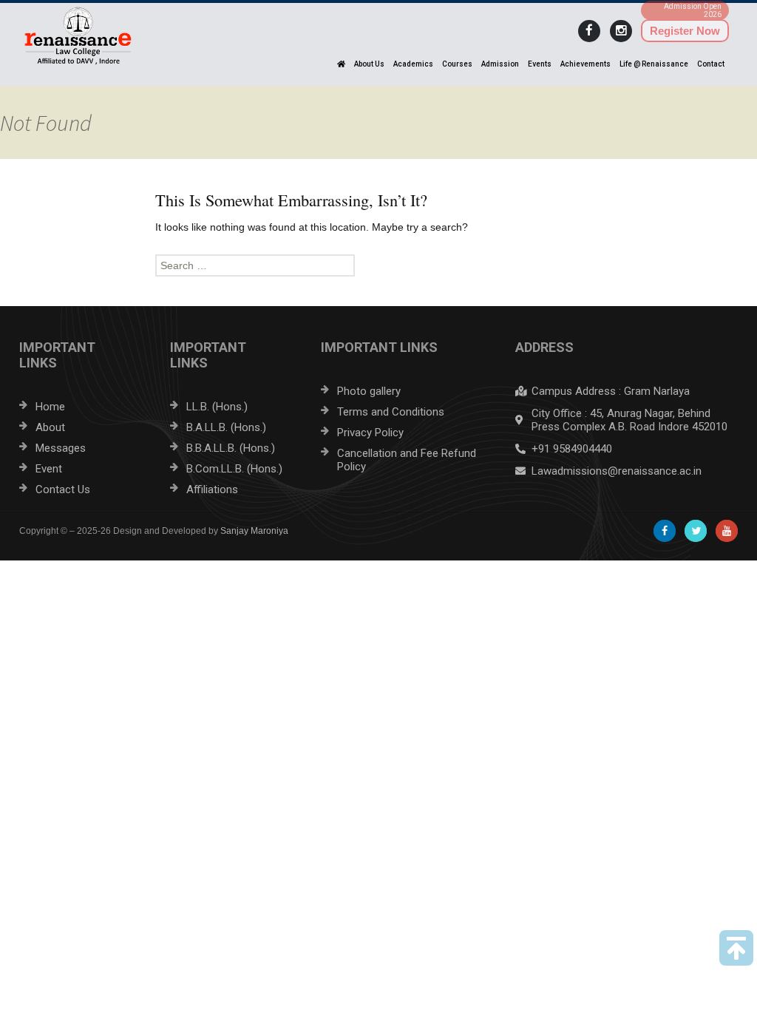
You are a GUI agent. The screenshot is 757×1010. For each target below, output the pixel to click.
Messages (60, 448)
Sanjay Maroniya (254, 531)
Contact (710, 64)
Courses (457, 64)
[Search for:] (378, 265)
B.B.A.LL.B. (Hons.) (230, 448)
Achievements (585, 64)
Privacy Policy (370, 432)
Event (48, 468)
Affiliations (212, 489)
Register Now (685, 30)
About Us (369, 64)
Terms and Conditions (390, 411)
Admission (500, 64)
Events (539, 64)
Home (50, 406)
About (50, 427)
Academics (413, 64)
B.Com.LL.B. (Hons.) (234, 468)
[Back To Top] (736, 948)
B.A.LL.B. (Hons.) (226, 427)
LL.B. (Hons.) (217, 406)
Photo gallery (369, 391)
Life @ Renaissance (653, 64)
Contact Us (62, 489)
